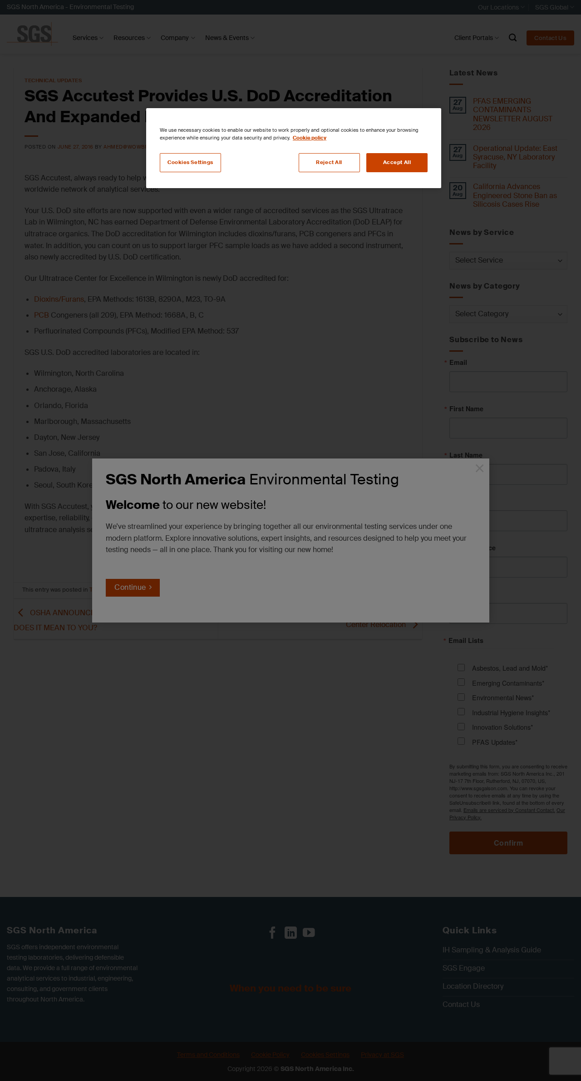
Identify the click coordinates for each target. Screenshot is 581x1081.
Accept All (397, 162)
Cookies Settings (190, 162)
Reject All (329, 162)
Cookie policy (309, 138)
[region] (293, 148)
